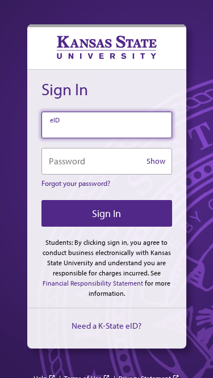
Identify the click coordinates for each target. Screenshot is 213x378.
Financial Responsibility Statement (93, 283)
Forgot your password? (75, 183)
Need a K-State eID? (106, 325)
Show (156, 161)
